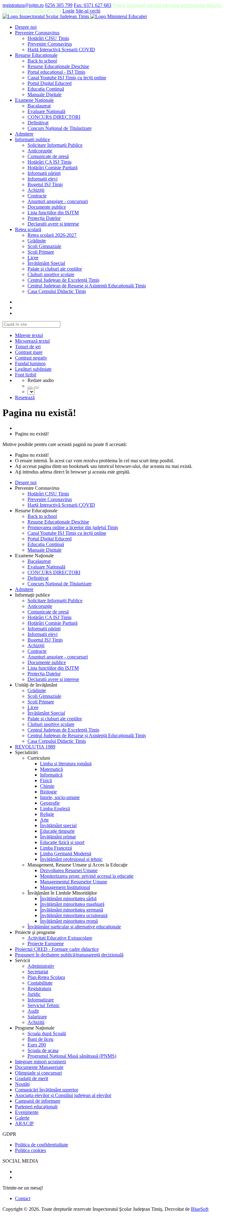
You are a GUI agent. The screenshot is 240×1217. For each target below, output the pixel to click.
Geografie (50, 803)
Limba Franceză (56, 848)
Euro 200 (37, 1044)
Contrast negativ (31, 357)
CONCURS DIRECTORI (54, 117)
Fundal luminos (30, 363)
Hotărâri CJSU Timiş (48, 38)
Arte (44, 819)
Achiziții (36, 190)
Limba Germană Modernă (65, 853)
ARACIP (24, 1123)
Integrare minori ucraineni (40, 1061)
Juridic (34, 994)
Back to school (42, 60)
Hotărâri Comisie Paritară (53, 167)
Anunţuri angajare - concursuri (58, 201)
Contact (22, 1198)
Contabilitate (40, 983)
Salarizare (37, 1016)
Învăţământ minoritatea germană (71, 909)
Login (68, 10)
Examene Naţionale (34, 100)
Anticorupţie (40, 150)
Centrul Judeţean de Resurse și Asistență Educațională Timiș (87, 735)
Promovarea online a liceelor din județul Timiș (73, 527)
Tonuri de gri (28, 346)
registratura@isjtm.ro (23, 5)
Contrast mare (28, 352)
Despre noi (26, 27)
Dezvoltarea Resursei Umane (69, 870)
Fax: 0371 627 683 (92, 5)
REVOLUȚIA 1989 (35, 746)
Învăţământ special (58, 825)
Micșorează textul (32, 341)
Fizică (46, 780)
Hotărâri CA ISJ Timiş (50, 162)
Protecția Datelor (44, 218)
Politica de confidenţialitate (41, 1144)
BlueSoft (199, 1209)
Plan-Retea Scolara (46, 977)
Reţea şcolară (28, 229)
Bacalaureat (39, 105)
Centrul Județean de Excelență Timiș (63, 280)
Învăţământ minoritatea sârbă (68, 898)
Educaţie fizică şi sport (62, 842)
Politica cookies (30, 1150)
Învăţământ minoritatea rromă (69, 921)
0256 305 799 (58, 5)
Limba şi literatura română (66, 763)
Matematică (51, 769)
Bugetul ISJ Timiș (45, 184)
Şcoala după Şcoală (47, 1033)
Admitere (24, 134)
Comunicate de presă (48, 156)
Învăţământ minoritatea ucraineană (74, 915)
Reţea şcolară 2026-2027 (52, 235)
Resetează (25, 397)
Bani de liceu (40, 1039)
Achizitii (36, 1022)
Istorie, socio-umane (60, 797)
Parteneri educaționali (36, 1106)
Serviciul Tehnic (44, 1005)
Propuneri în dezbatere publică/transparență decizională (69, 954)
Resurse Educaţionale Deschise (58, 66)
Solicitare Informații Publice (55, 145)
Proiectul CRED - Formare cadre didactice (57, 949)
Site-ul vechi (88, 10)
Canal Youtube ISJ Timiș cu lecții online (67, 77)
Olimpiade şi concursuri (38, 1072)
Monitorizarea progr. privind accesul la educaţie (86, 876)
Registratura (39, 988)
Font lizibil (25, 374)
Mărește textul (29, 335)
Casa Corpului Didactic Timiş (57, 291)
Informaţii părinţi (44, 173)
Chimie (47, 786)
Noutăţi (22, 1084)
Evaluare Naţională (46, 111)
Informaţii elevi (43, 178)
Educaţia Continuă (46, 89)
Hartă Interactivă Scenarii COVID (61, 49)
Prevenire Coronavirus (37, 32)
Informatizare (41, 999)
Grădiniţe (37, 240)
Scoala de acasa (43, 1050)
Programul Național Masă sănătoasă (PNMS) (72, 1056)
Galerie (22, 1117)
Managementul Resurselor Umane (73, 881)
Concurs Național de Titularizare (60, 128)
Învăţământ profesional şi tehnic (71, 859)
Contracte (37, 195)
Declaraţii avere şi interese (53, 223)
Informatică (51, 774)
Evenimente (26, 1112)
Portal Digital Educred (50, 83)
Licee (33, 257)
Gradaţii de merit (31, 1078)
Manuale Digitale (45, 94)
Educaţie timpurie (57, 831)
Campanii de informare (37, 1101)
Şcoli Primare (41, 252)
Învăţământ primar (58, 836)
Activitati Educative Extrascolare (60, 938)
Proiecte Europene (46, 943)
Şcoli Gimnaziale (44, 246)
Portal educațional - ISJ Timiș (56, 72)
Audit (33, 1011)
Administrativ (41, 966)
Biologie (48, 791)
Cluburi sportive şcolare (51, 274)
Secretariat (38, 971)
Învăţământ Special (46, 263)
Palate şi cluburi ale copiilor (55, 268)
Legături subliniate (33, 369)
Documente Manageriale (39, 1067)
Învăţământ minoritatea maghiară (72, 904)
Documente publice (47, 207)
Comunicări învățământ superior (46, 1089)
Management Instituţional (65, 887)
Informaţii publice (32, 139)
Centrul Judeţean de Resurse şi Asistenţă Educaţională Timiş (87, 285)
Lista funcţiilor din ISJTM (53, 212)
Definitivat (38, 122)
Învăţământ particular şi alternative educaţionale (74, 926)
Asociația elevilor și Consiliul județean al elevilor (63, 1095)
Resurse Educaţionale (36, 55)
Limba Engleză (55, 808)
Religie (47, 814)
